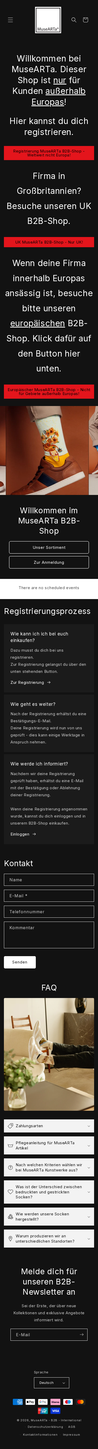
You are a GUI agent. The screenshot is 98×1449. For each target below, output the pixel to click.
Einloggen (19, 834)
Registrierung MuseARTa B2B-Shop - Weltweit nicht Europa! (49, 153)
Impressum (71, 1434)
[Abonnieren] (81, 1335)
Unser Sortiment (49, 547)
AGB (71, 1427)
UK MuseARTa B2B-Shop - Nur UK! (49, 242)
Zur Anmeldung (49, 562)
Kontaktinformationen (40, 1434)
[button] (10, 20)
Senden (19, 962)
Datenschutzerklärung (45, 1427)
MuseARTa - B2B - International (56, 1420)
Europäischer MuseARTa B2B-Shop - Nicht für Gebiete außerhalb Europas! (49, 391)
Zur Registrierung (27, 682)
